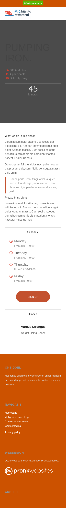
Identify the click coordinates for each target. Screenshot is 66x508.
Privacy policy (12, 432)
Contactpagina (13, 425)
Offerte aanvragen (33, 3)
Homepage (11, 412)
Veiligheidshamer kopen (18, 417)
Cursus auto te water (16, 421)
